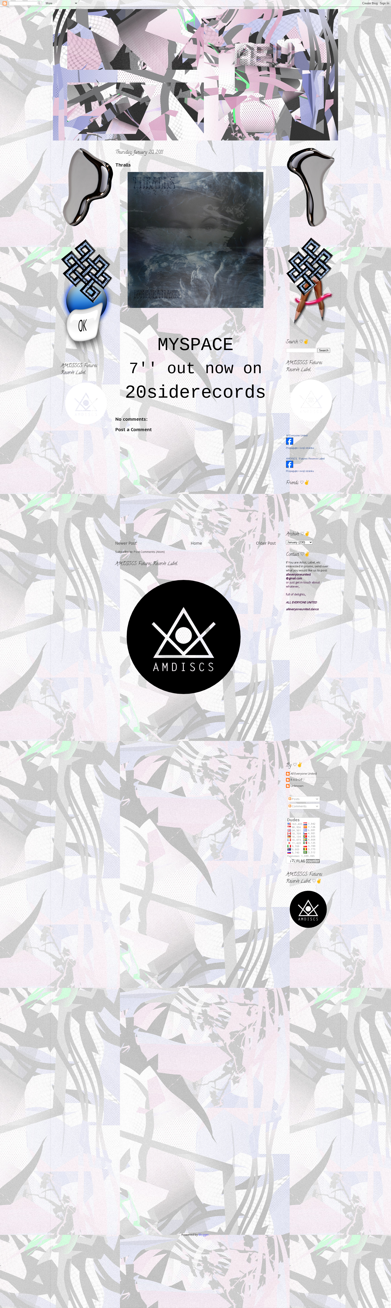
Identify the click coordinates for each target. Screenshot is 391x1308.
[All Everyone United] (289, 444)
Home (196, 543)
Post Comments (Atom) (149, 552)
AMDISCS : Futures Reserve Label (305, 458)
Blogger (203, 1235)
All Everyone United (297, 435)
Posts (295, 799)
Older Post (266, 543)
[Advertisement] (81, 453)
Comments (299, 806)
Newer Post (126, 543)
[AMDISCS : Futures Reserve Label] (289, 467)
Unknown (297, 786)
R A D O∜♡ (298, 780)
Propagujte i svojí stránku (300, 448)
